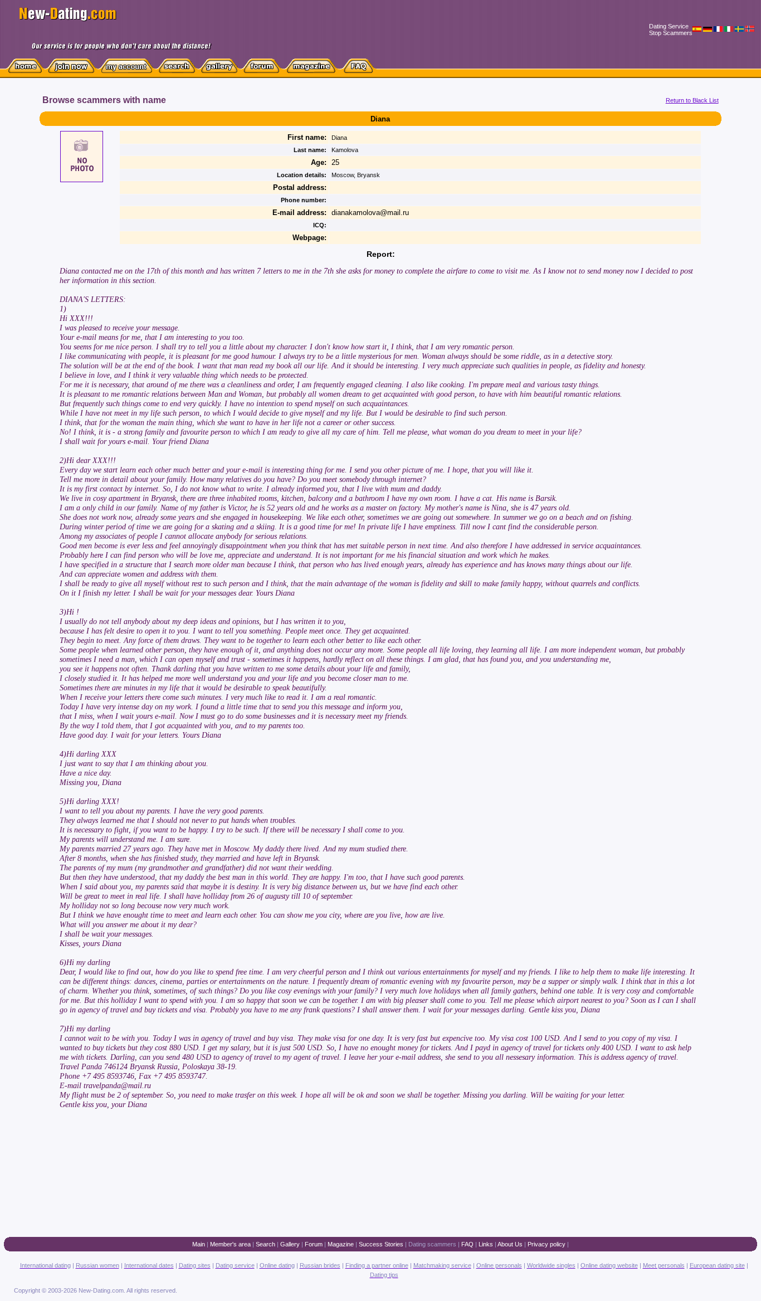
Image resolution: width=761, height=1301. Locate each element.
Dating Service (669, 26)
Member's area (230, 1244)
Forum (314, 1244)
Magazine (341, 1244)
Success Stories (381, 1244)
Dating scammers (432, 1244)
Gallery (290, 1244)
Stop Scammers (670, 33)
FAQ (467, 1244)
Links (486, 1244)
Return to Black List (692, 100)
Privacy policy (546, 1244)
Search (265, 1244)
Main (198, 1244)
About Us (510, 1244)
